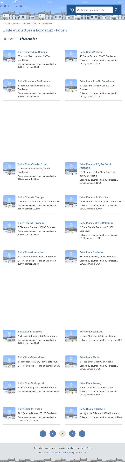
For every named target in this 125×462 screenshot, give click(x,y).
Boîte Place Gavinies (91, 252)
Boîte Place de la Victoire (94, 197)
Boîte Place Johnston (30, 331)
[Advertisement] (62, 134)
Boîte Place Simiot (90, 357)
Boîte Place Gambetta (30, 252)
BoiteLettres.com (18, 7)
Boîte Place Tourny (90, 383)
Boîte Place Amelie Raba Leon (97, 81)
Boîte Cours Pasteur (91, 52)
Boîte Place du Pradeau (31, 223)
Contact (82, 453)
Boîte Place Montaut (91, 331)
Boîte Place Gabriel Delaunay (96, 223)
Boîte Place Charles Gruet (32, 164)
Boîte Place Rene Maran (31, 357)
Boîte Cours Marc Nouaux (32, 52)
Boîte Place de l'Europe (31, 197)
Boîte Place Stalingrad (31, 383)
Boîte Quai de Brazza (30, 409)
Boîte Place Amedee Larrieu (34, 81)
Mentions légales (70, 453)
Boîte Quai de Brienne (92, 409)
